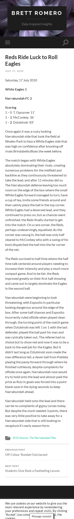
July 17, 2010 (14, 71)
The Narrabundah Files (42, 437)
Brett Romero (37, 13)
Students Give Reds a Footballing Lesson (32, 469)
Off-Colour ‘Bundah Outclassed (26, 452)
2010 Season (20, 437)
